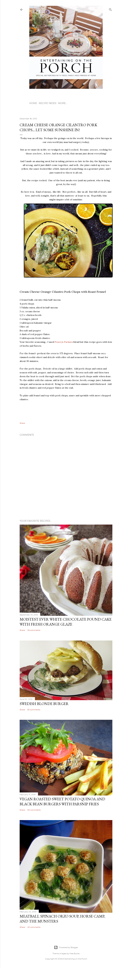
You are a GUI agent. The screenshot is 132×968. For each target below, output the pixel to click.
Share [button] (22, 423)
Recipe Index (47, 103)
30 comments (34, 810)
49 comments (33, 927)
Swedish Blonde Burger (44, 703)
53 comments (33, 709)
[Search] (110, 9)
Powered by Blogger (68, 947)
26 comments (33, 630)
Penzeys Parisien (64, 342)
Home (33, 103)
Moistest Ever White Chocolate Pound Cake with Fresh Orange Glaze (66, 622)
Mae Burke (75, 953)
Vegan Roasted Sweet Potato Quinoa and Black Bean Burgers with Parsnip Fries (62, 801)
